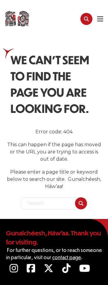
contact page (66, 257)
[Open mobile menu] (100, 19)
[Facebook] (31, 268)
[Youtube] (85, 268)
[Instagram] (14, 268)
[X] (49, 268)
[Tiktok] (67, 268)
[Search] (81, 203)
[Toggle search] (86, 19)
